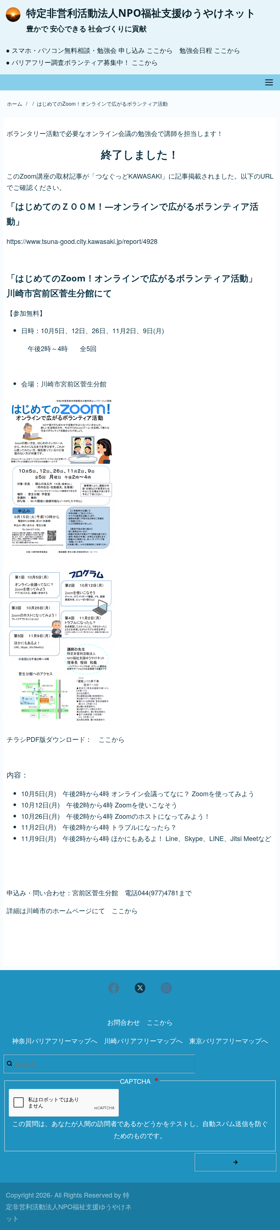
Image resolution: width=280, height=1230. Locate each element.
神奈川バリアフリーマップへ (54, 1040)
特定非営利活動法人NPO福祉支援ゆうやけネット (141, 13)
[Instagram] (166, 988)
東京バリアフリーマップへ (228, 1040)
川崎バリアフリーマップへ (143, 1040)
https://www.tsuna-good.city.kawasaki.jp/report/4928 (82, 241)
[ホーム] (13, 14)
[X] (140, 988)
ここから (160, 50)
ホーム (14, 103)
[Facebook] (114, 988)
